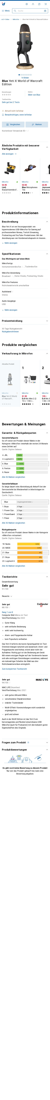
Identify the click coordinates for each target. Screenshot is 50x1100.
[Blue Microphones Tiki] (30, 177)
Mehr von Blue (34, 93)
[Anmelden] (33, 4)
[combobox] (7, 596)
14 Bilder (25, 78)
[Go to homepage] (3, 4)
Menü (7, 11)
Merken (38, 124)
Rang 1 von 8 (7, 612)
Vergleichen (15, 124)
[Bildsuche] (45, 10)
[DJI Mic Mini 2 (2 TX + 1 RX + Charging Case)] (30, 383)
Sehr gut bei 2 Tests (11, 100)
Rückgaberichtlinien (10, 331)
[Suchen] (15, 11)
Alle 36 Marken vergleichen (13, 477)
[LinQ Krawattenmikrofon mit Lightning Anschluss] (10, 177)
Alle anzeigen (7, 154)
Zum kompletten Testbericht (14, 669)
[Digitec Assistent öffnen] (39, 4)
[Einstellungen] (27, 4)
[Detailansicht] (25, 464)
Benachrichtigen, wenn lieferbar (18, 115)
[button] (25, 111)
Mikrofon (16, 19)
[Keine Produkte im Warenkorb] (46, 4)
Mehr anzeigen (11, 243)
